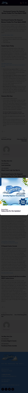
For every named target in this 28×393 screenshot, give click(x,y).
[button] (25, 180)
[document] (14, 196)
